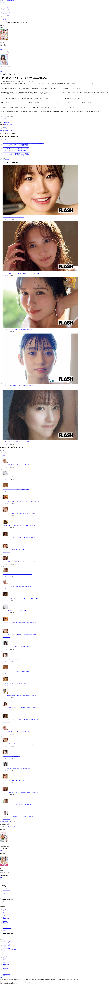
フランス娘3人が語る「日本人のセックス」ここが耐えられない (17, 464)
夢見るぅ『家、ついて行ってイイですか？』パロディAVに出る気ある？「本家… (21, 537)
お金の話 (5, 139)
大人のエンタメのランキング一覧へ (8, 821)
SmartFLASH (5, 922)
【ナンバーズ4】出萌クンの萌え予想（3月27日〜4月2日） (16, 144)
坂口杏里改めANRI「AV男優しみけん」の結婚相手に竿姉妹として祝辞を (19, 707)
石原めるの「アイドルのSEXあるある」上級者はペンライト (16, 152)
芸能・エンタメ (6, 8)
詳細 (1, 49)
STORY (4, 911)
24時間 (4, 452)
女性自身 (5, 921)
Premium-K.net (6, 918)
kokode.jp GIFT (6, 930)
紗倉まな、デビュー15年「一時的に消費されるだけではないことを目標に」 (20, 513)
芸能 (4, 9)
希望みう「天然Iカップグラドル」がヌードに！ (13, 217)
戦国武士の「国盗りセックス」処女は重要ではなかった (15, 150)
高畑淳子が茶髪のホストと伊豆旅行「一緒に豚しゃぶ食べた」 (17, 154)
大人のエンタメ (10, 15)
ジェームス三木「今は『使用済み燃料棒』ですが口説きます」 (17, 153)
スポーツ (5, 11)
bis (3, 917)
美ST (4, 915)
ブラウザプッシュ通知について (10, 949)
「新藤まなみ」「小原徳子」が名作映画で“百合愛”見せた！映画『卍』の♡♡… (21, 501)
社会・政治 (5, 7)
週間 (4, 453)
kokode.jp (4, 925)
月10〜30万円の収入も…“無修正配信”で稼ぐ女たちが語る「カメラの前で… (20, 525)
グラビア (5, 13)
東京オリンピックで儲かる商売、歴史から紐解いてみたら (16, 147)
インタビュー (8, 9)
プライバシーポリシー (8, 944)
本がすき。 (5, 923)
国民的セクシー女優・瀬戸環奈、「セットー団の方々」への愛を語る (18, 385)
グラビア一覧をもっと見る (6, 130)
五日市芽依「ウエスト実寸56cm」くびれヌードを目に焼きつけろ (17, 329)
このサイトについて (7, 941)
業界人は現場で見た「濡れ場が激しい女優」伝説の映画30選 (16, 646)
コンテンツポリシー (7, 942)
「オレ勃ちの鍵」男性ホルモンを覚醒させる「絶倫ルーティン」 (17, 156)
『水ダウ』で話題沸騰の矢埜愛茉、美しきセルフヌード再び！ (17, 441)
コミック (5, 16)
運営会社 (5, 946)
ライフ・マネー (6, 12)
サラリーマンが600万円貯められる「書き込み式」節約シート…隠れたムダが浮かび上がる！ (23, 143)
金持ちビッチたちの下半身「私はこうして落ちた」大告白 (16, 489)
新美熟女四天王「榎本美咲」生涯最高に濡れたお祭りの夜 (16, 683)
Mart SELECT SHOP (7, 928)
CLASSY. (5, 909)
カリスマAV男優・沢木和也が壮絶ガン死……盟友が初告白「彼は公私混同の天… (21, 695)
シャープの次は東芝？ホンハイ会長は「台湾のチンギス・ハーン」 (18, 145)
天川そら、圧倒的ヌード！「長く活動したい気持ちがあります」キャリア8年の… (21, 273)
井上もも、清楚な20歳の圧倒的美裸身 (11, 659)
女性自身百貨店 (6, 929)
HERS (4, 912)
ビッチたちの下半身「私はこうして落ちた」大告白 (14, 477)
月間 (4, 455)
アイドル (5, 15)
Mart (3, 914)
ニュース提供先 (6, 948)
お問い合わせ (6, 950)
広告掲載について (7, 945)
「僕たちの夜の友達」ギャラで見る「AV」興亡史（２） (15, 148)
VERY (4, 910)
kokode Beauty (6, 926)
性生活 (4, 140)
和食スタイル (6, 919)
